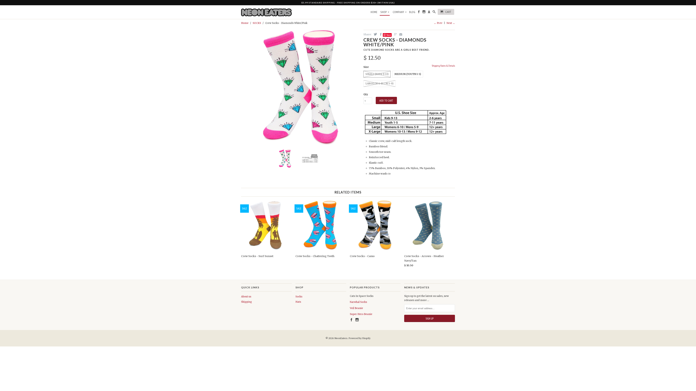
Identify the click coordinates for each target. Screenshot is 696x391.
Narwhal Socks (358, 302)
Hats (298, 301)
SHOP (384, 12)
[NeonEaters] (266, 12)
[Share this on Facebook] (380, 34)
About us (246, 296)
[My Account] (429, 12)
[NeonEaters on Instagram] (424, 12)
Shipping (246, 301)
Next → (451, 23)
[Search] (434, 12)
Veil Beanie (356, 308)
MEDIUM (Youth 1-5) (407, 74)
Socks (298, 296)
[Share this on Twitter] (374, 34)
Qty (365, 94)
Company (400, 12)
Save (388, 34)
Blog (412, 12)
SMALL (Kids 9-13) (377, 74)
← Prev (438, 23)
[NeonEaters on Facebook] (418, 12)
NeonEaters (340, 338)
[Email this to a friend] (399, 34)
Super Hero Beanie (361, 314)
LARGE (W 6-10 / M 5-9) (379, 83)
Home (374, 12)
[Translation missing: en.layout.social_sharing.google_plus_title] (394, 34)
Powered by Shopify (359, 338)
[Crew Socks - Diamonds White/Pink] (300, 87)
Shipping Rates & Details (443, 65)
